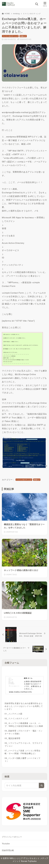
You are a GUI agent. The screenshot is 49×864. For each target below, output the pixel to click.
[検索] (41, 785)
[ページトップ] (43, 858)
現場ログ (23, 36)
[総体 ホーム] (24, 671)
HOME (7, 13)
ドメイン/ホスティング (32, 13)
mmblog (16, 13)
